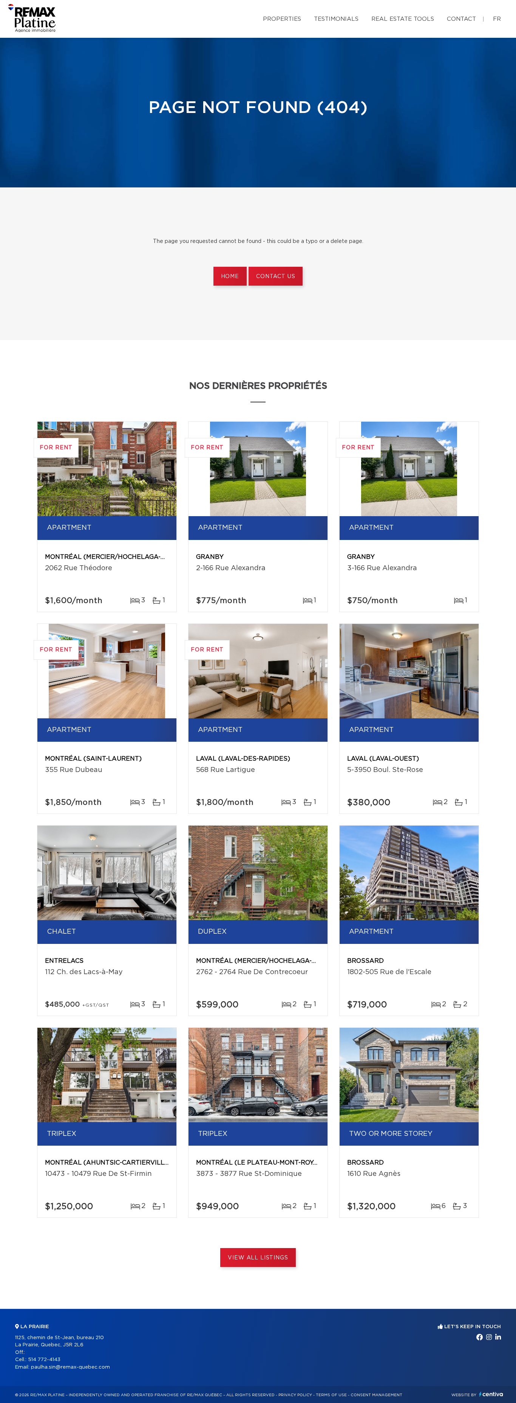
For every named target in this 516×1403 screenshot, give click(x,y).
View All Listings (258, 1258)
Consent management (376, 1395)
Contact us (275, 276)
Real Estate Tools (402, 19)
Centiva (491, 1394)
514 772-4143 (44, 1359)
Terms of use (331, 1395)
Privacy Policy (295, 1395)
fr (497, 19)
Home (230, 276)
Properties (282, 19)
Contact (461, 19)
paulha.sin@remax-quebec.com (70, 1367)
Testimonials (336, 19)
